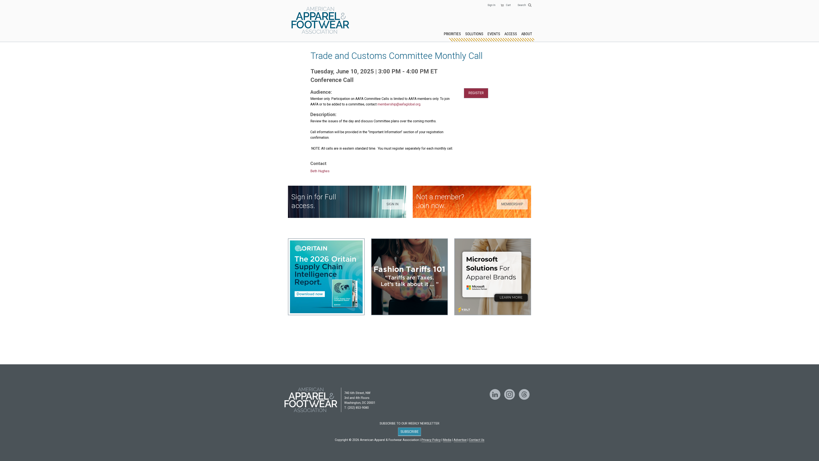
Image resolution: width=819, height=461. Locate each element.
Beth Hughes (320, 171)
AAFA (320, 21)
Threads (524, 394)
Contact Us (476, 440)
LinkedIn (495, 394)
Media (447, 440)
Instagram (509, 394)
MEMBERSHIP (512, 204)
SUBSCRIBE (409, 432)
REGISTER (476, 93)
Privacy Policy (431, 440)
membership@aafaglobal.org (399, 104)
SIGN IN (392, 204)
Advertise (460, 440)
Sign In (491, 5)
